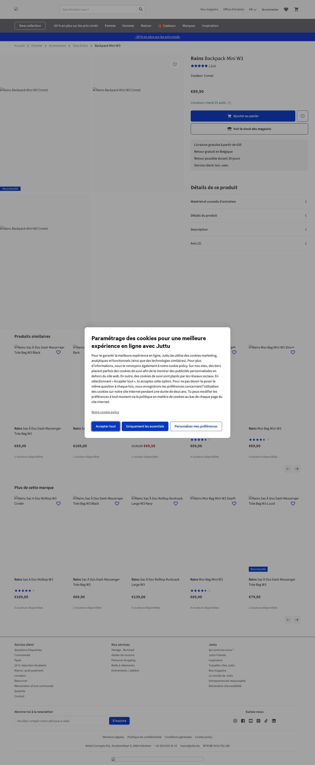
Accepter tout (106, 426)
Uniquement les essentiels (145, 426)
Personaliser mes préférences (196, 426)
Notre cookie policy (105, 412)
